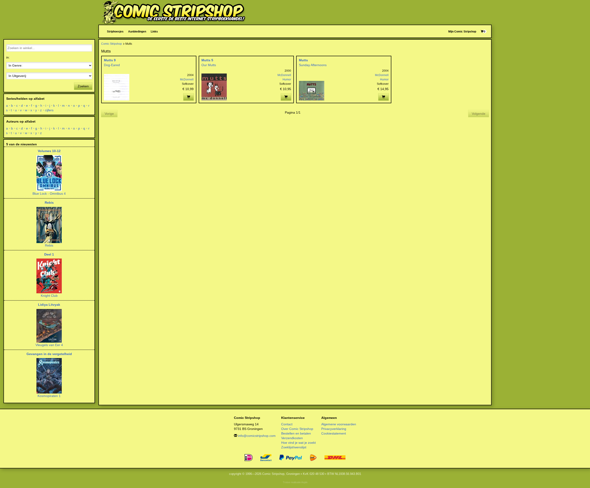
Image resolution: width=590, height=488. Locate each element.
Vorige (109, 113)
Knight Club (49, 295)
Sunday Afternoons (313, 65)
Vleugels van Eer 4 (49, 345)
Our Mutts (208, 65)
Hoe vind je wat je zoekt (298, 442)
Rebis (49, 202)
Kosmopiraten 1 (49, 396)
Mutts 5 (207, 60)
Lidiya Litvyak (49, 304)
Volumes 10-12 (49, 151)
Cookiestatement (333, 433)
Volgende (478, 113)
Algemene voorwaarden (338, 424)
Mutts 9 (110, 60)
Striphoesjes (115, 31)
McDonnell (187, 79)
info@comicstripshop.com (257, 436)
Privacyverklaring (333, 429)
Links (154, 31)
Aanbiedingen (137, 31)
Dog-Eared (112, 65)
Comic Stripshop (111, 43)
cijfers (49, 110)
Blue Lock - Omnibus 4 (49, 193)
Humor (287, 79)
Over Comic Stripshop (297, 429)
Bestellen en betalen (296, 433)
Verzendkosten (292, 438)
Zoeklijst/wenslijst (293, 447)
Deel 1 (49, 254)
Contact (286, 424)
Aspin (304, 482)
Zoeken (83, 86)
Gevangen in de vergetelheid (49, 354)
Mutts (303, 60)
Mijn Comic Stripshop (462, 31)
